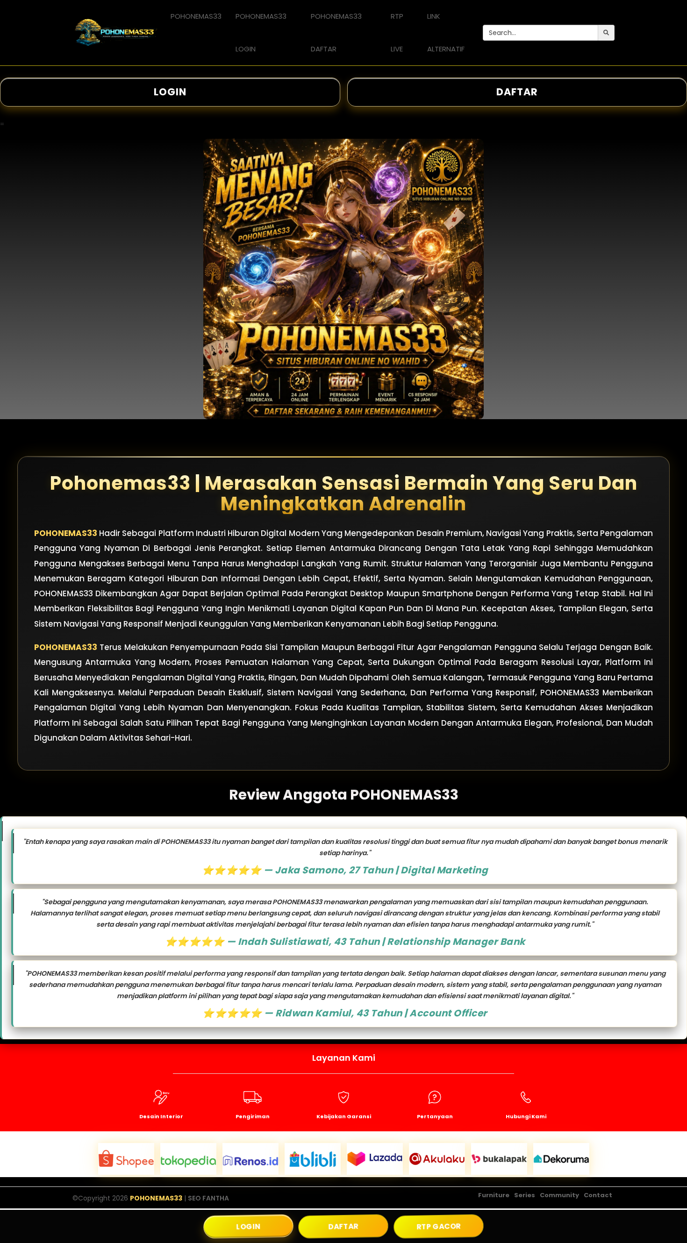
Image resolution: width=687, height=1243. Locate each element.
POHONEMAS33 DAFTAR (336, 32)
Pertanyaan (435, 1116)
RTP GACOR (438, 1226)
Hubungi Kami (526, 1116)
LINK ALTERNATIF (446, 32)
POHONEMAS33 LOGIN (261, 32)
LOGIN (170, 92)
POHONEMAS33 (196, 16)
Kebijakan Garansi (343, 1116)
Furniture (493, 1195)
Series (524, 1195)
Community (559, 1195)
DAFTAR (343, 1226)
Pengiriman (253, 1116)
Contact (598, 1195)
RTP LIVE (397, 32)
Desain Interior (161, 1116)
